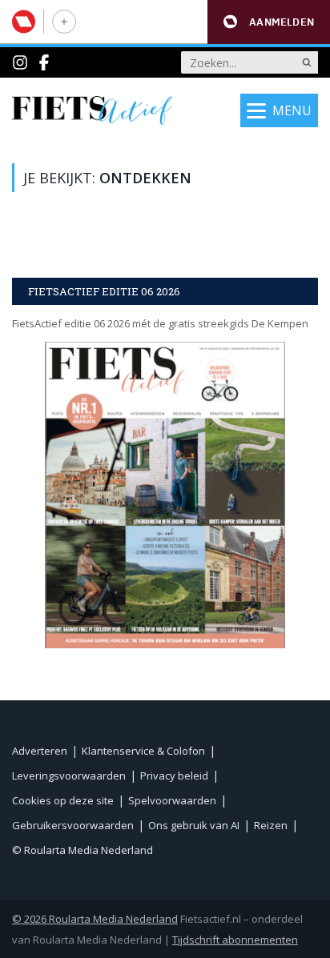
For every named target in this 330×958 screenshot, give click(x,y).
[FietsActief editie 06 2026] (165, 495)
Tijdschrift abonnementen (235, 939)
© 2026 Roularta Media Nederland (95, 919)
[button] (268, 22)
